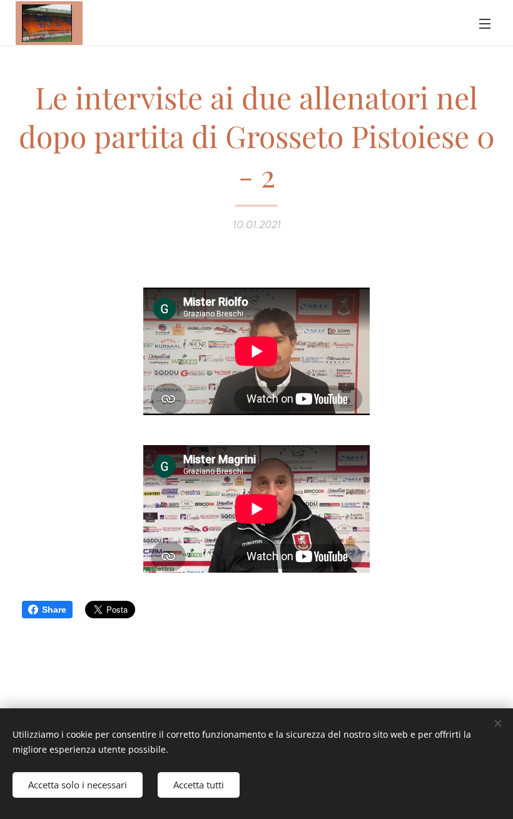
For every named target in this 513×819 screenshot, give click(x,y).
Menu (484, 23)
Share (54, 610)
